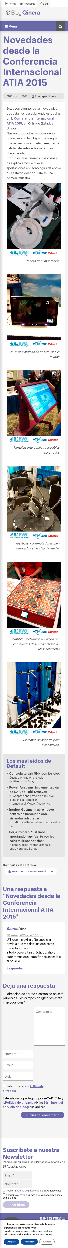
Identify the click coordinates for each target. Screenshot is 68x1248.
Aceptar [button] (11, 1241)
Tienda (12, 3)
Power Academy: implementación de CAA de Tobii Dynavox (34, 789)
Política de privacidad (21, 1102)
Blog (45, 3)
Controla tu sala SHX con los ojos (34, 773)
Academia (29, 3)
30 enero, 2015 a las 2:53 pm (25, 935)
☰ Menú (11, 26)
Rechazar (29, 1241)
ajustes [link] (48, 1234)
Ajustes (47, 1241)
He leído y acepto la (23, 1088)
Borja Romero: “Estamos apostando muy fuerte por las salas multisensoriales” (31, 836)
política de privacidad (27, 1190)
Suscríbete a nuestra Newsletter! (32, 871)
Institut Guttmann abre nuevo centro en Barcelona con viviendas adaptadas (31, 813)
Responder (15, 968)
